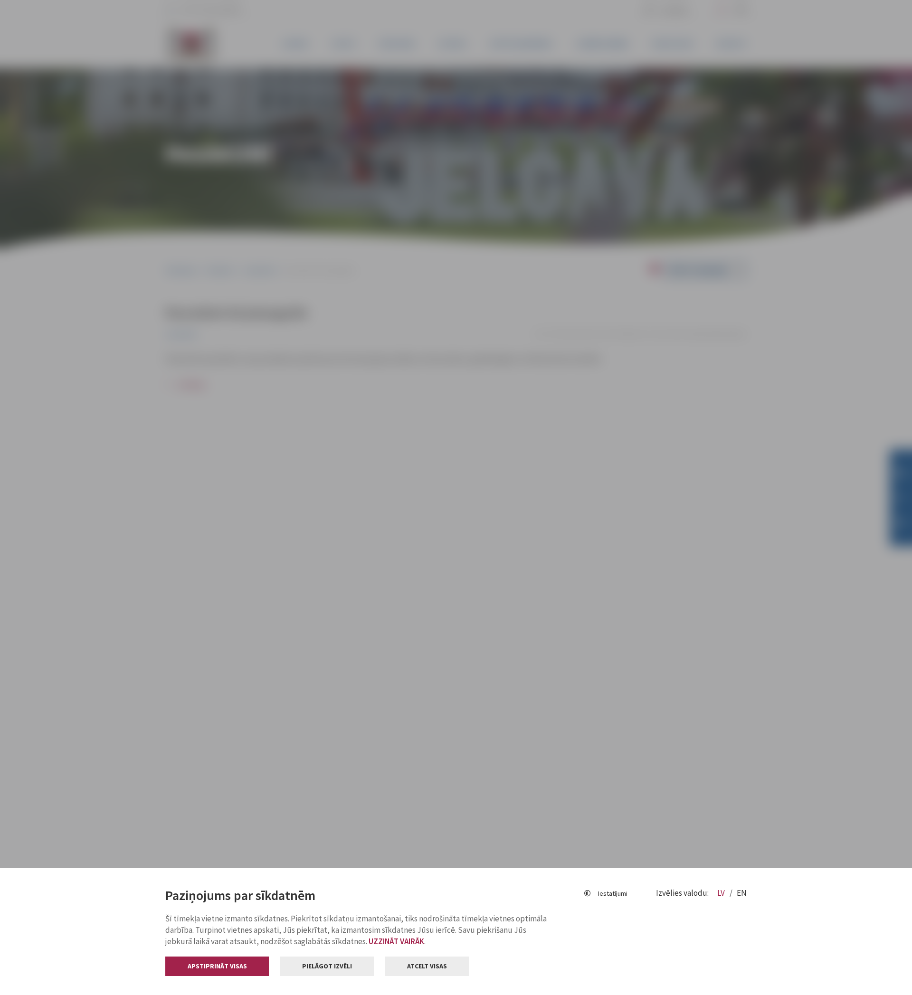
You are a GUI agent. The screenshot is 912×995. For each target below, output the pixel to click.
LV (721, 893)
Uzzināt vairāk (396, 941)
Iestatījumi (612, 893)
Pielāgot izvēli (327, 966)
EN (742, 893)
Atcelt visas (427, 966)
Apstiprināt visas (217, 966)
